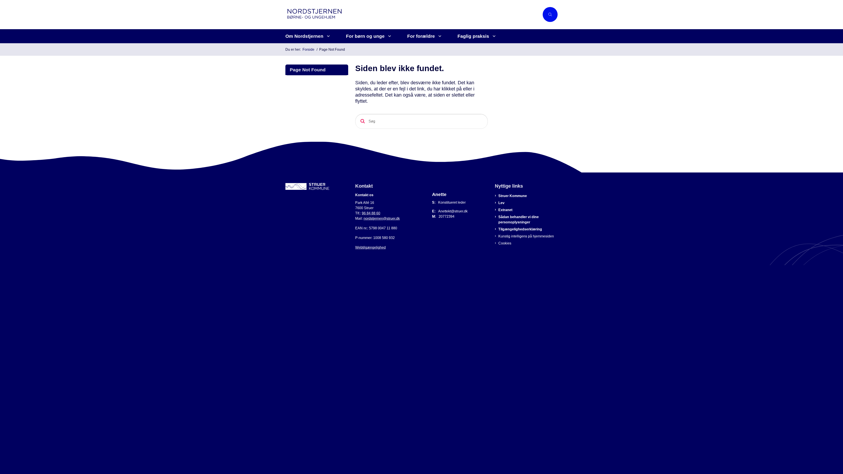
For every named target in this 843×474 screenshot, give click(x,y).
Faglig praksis (473, 36)
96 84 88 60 (371, 213)
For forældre (421, 36)
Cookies (504, 243)
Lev (501, 203)
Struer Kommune (512, 196)
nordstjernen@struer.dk (382, 218)
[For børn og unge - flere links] (389, 36)
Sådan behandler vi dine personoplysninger (518, 219)
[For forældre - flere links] (439, 36)
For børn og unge (365, 36)
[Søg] (362, 121)
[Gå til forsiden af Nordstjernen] (412, 14)
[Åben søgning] (550, 14)
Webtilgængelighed (370, 247)
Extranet (505, 210)
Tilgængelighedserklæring (520, 229)
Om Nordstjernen (304, 36)
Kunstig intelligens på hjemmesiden (526, 236)
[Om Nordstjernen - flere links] (327, 36)
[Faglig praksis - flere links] (493, 36)
